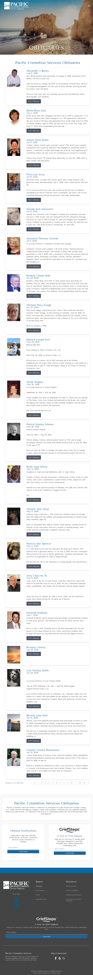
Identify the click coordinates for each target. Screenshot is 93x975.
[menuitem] (46, 886)
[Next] (88, 783)
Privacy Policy (37, 973)
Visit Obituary (33, 101)
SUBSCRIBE (23, 852)
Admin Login (56, 973)
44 (84, 783)
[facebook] (55, 958)
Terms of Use (47, 973)
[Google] (63, 958)
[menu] (89, 6)
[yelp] (59, 958)
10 (71, 783)
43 (80, 783)
